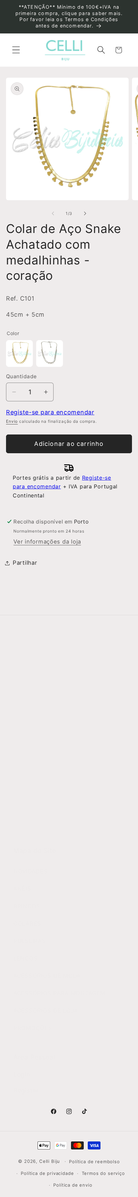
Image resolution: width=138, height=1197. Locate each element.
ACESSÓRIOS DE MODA (47, 975)
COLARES (27, 923)
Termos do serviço (103, 1173)
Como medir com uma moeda (55, 829)
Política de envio (72, 1185)
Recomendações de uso (47, 777)
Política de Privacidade (46, 794)
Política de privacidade (47, 1173)
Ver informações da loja (47, 541)
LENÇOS (25, 958)
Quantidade (21, 376)
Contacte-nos (33, 692)
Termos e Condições (43, 759)
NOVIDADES (30, 871)
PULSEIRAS (29, 941)
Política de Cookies (41, 812)
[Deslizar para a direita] (85, 213)
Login (21, 1074)
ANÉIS (22, 888)
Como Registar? (36, 742)
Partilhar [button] (25, 562)
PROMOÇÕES (32, 1028)
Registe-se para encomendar (50, 412)
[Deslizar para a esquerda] (53, 213)
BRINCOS (26, 906)
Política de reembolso (94, 1161)
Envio (12, 421)
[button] (16, 50)
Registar (26, 1090)
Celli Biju (49, 1161)
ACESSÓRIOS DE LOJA (45, 1010)
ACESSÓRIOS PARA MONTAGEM (59, 993)
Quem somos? (34, 675)
